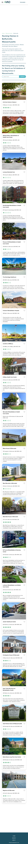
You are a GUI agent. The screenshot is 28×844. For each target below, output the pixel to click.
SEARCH (14, 838)
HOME (14, 836)
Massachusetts (9, 33)
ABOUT (14, 840)
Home (3, 33)
